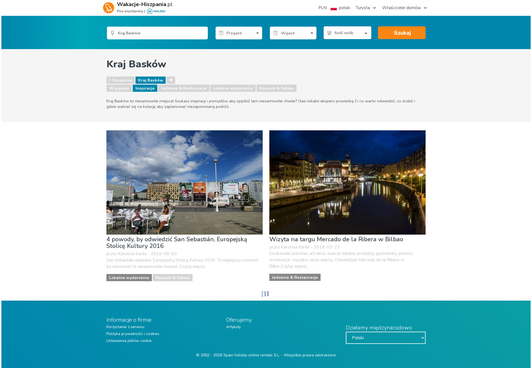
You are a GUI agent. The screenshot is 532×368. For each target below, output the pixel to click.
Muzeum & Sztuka (276, 88)
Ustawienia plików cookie (129, 340)
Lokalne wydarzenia (233, 88)
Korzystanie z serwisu (125, 326)
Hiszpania (122, 80)
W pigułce (119, 88)
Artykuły (233, 326)
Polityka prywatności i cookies (132, 333)
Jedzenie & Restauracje (184, 88)
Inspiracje (145, 88)
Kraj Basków (150, 80)
